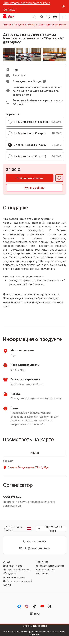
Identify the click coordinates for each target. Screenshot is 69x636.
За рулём (19, 25)
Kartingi (31, 25)
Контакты (41, 573)
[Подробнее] (44, 81)
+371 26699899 (36, 541)
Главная (7, 25)
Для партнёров (12, 565)
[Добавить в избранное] (59, 178)
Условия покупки (14, 577)
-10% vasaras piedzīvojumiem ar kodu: (26, 2)
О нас (6, 561)
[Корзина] (55, 17)
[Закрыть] (63, 6)
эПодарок (9, 573)
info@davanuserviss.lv (36, 548)
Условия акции (45, 569)
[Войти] (41, 17)
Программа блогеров (16, 569)
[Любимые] (48, 17)
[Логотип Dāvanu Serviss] (11, 17)
